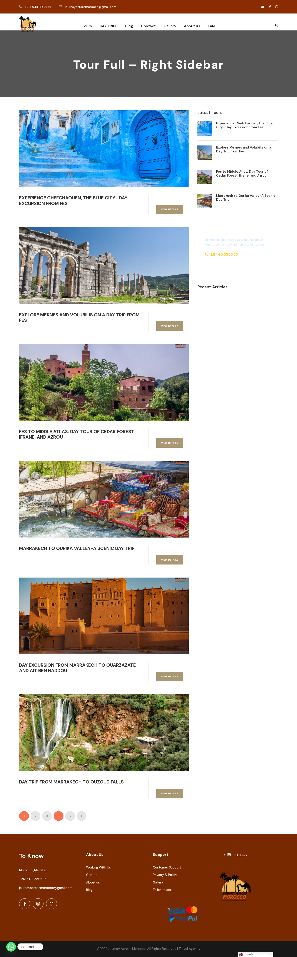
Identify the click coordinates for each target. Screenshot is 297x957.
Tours (87, 26)
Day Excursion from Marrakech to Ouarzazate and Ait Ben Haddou (77, 668)
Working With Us (98, 867)
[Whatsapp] (11, 947)
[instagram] (276, 7)
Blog (129, 26)
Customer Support (167, 867)
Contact (148, 26)
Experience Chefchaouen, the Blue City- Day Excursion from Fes (73, 200)
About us (192, 26)
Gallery (170, 26)
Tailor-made (162, 890)
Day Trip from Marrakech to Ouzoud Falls (71, 782)
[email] (262, 7)
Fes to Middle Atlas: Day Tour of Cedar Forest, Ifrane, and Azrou (77, 434)
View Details (169, 209)
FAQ (211, 26)
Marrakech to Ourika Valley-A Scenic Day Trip (77, 548)
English (248, 954)
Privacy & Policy (165, 875)
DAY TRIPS (109, 26)
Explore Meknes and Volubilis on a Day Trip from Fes (79, 317)
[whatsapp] (51, 903)
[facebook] (270, 7)
